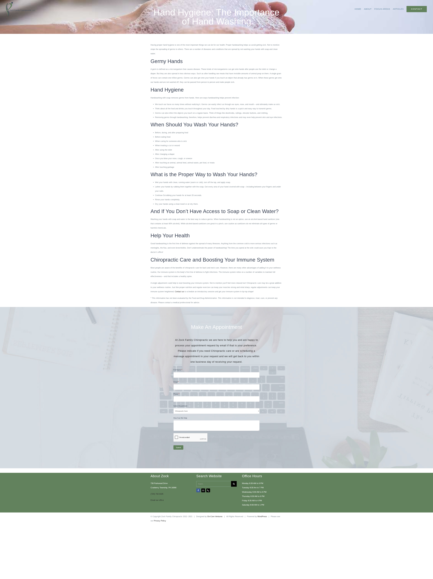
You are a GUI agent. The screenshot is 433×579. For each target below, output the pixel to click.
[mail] (203, 490)
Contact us (179, 292)
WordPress (262, 516)
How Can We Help (180, 418)
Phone (176, 394)
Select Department (180, 406)
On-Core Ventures (214, 516)
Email (176, 382)
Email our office (157, 500)
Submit (178, 447)
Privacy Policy (160, 521)
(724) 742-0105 (157, 494)
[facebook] (198, 490)
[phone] (208, 490)
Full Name (177, 370)
